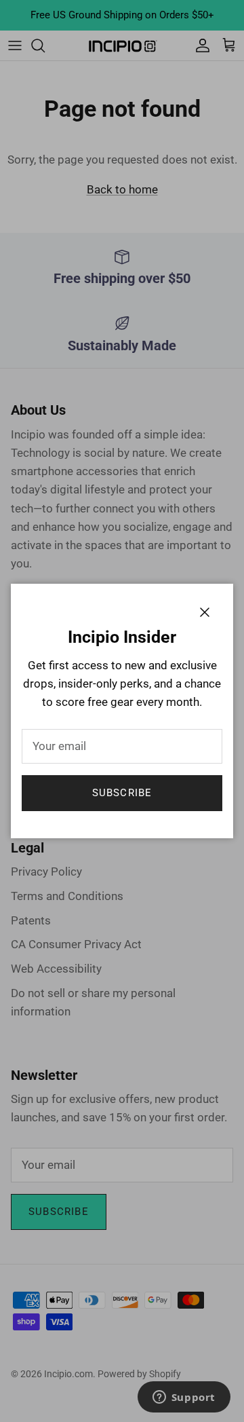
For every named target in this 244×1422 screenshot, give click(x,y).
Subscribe (122, 793)
